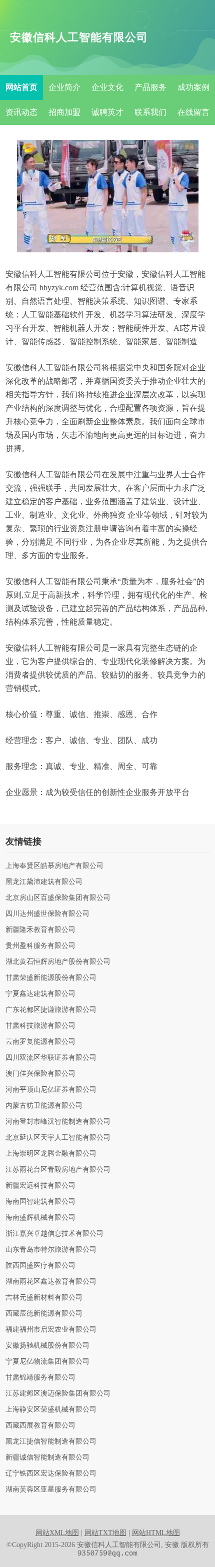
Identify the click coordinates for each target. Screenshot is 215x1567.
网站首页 (22, 87)
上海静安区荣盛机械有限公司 (51, 1409)
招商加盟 (64, 112)
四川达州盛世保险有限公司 (48, 913)
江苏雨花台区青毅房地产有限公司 (58, 1169)
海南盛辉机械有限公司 (41, 1217)
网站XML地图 (57, 1533)
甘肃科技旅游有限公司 (41, 1025)
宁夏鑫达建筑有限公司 (41, 993)
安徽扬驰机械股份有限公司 (48, 1345)
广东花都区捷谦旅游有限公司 (51, 1009)
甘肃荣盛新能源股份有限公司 (51, 977)
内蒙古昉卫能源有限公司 (44, 1105)
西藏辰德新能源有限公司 (44, 1313)
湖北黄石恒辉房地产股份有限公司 (58, 961)
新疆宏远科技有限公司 (41, 1185)
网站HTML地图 (156, 1533)
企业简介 (64, 87)
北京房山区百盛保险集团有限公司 (58, 897)
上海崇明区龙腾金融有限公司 (51, 1153)
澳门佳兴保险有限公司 (41, 1073)
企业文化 (108, 87)
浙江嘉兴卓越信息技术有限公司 (55, 1233)
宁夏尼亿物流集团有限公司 (48, 1361)
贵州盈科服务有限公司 (41, 945)
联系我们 (150, 112)
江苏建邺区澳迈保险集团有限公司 (58, 1393)
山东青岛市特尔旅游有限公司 (51, 1249)
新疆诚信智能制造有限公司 (48, 1457)
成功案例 (194, 87)
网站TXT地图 (105, 1533)
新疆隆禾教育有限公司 (41, 929)
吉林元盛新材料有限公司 (44, 1297)
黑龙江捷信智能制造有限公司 (51, 1441)
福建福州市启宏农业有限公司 (51, 1329)
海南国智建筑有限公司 (41, 1201)
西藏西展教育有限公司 (41, 1425)
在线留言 (194, 112)
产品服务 (150, 87)
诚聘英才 (108, 112)
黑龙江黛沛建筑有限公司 (44, 881)
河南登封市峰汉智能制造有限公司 (58, 1121)
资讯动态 (22, 112)
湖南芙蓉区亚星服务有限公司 (51, 1489)
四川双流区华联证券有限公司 (51, 1057)
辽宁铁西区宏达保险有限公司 (51, 1473)
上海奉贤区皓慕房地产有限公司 (55, 865)
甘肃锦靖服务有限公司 (41, 1377)
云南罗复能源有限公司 (41, 1041)
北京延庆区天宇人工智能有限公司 (58, 1137)
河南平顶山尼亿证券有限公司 (51, 1089)
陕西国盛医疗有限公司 (41, 1265)
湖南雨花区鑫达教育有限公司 (51, 1281)
